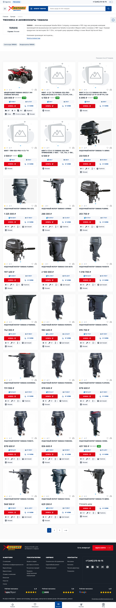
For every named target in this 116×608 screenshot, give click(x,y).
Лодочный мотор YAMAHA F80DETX (94, 267)
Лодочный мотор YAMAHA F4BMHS (18, 267)
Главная (12, 606)
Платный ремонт (51, 568)
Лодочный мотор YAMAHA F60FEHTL (57, 325)
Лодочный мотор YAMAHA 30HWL (93, 441)
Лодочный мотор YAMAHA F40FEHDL (94, 383)
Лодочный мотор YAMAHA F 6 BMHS (94, 151)
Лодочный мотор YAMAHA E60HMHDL (20, 383)
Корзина (81, 606)
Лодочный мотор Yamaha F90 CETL (19, 209)
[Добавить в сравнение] (36, 90)
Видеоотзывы (7, 571)
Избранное (35, 606)
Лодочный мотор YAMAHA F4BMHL (93, 209)
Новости (5, 581)
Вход (103, 606)
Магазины (16, 2)
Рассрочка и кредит (33, 568)
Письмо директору (73, 568)
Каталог (58, 606)
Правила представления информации (32, 573)
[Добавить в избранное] (32, 90)
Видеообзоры (7, 568)
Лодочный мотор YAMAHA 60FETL (93, 325)
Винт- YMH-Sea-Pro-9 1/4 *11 (16, 151)
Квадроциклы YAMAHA (27, 44)
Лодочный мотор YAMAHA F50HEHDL (57, 383)
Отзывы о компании (9, 574)
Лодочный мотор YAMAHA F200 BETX (57, 267)
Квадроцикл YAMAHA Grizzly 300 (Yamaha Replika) (18, 94)
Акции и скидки (31, 561)
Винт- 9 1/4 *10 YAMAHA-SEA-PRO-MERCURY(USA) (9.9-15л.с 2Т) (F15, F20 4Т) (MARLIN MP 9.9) (57, 94)
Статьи (5, 584)
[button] (12, 101)
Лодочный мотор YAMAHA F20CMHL (19, 499)
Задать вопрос (100, 548)
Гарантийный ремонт (52, 564)
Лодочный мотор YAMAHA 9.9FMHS (56, 209)
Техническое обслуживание (55, 561)
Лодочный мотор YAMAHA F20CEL (56, 499)
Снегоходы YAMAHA (10, 44)
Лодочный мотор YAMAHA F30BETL (19, 441)
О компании (7, 561)
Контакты (70, 564)
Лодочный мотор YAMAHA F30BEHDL (57, 441)
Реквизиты (70, 571)
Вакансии (6, 577)
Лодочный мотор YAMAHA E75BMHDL (19, 325)
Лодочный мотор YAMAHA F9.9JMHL (94, 499)
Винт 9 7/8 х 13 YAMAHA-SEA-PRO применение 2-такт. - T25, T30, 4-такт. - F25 (58, 152)
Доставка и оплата (33, 564)
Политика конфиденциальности (13, 564)
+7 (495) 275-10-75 (100, 2)
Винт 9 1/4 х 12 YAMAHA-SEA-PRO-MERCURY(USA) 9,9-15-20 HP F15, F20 (93, 94)
